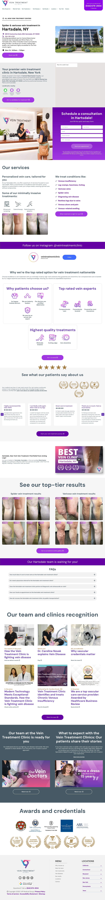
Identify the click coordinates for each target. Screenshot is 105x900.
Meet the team (75, 660)
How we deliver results (11, 660)
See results (58, 876)
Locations (58, 879)
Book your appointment (82, 146)
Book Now (94, 8)
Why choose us (59, 865)
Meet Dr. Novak (42, 707)
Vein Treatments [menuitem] (26, 9)
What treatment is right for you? (70, 214)
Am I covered (51, 358)
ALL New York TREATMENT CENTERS (18, 18)
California (85, 865)
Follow (69, 257)
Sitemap (42, 894)
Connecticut (86, 870)
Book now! (12, 55)
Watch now (25, 791)
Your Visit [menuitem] (61, 9)
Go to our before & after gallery (51, 551)
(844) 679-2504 (33, 888)
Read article (75, 707)
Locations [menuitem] (53, 9)
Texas (84, 890)
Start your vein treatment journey (51, 434)
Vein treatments (59, 871)
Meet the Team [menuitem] (16, 9)
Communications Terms (68, 152)
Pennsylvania (87, 886)
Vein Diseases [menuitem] (36, 9)
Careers (57, 881)
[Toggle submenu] (101, 866)
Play (39, 660)
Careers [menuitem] (67, 9)
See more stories (78, 757)
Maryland (85, 874)
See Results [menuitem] (45, 9)
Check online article (10, 707)
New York (85, 882)
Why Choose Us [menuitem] (6, 9)
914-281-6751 (10, 36)
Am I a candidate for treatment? (17, 100)
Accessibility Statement (29, 894)
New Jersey (86, 878)
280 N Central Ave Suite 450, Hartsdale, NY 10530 (22, 34)
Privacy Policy (79, 152)
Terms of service (13, 894)
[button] (2, 414)
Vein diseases (59, 873)
